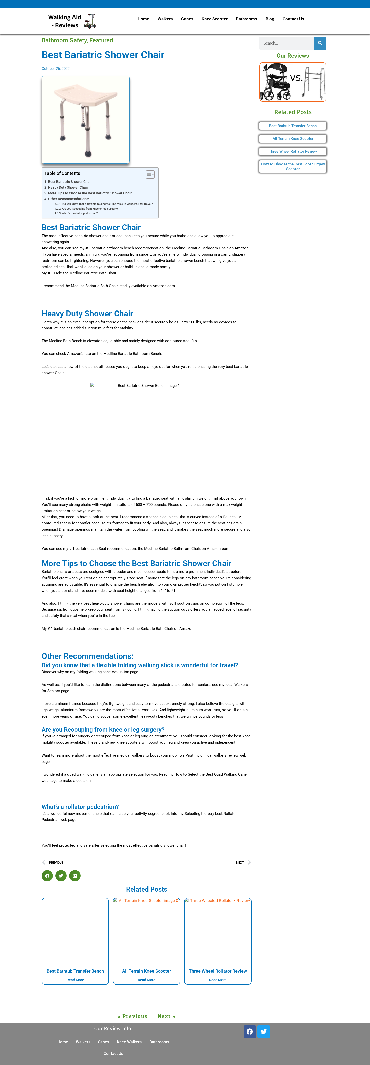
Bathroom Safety (64, 40)
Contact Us (293, 18)
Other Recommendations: (68, 199)
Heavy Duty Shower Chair (68, 187)
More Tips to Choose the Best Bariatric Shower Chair (90, 193)
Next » (167, 1016)
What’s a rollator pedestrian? (80, 213)
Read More (75, 980)
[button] (47, 875)
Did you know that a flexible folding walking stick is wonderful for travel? (107, 204)
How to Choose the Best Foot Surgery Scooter (293, 166)
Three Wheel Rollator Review (218, 971)
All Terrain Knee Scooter (146, 971)
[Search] (320, 43)
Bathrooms (246, 18)
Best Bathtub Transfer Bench (75, 971)
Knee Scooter (215, 18)
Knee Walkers (129, 1042)
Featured (101, 40)
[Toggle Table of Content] (147, 174)
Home (143, 18)
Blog (270, 18)
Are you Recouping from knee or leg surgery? (90, 208)
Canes (187, 18)
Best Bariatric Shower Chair (70, 182)
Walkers (165, 18)
